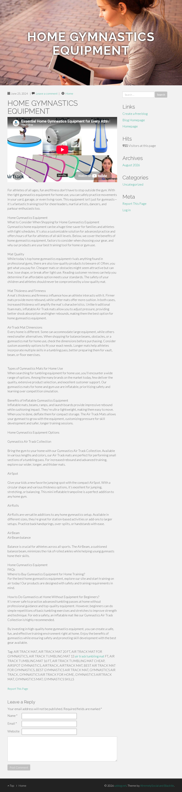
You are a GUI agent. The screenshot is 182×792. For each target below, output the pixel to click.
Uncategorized (132, 184)
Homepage (130, 126)
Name (12, 716)
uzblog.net (120, 785)
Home (69, 93)
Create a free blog (135, 114)
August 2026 (131, 165)
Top (11, 785)
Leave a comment (47, 93)
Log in (126, 210)
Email (12, 723)
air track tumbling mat (89, 656)
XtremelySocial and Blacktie (157, 785)
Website (13, 731)
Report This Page (17, 688)
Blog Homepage (133, 120)
